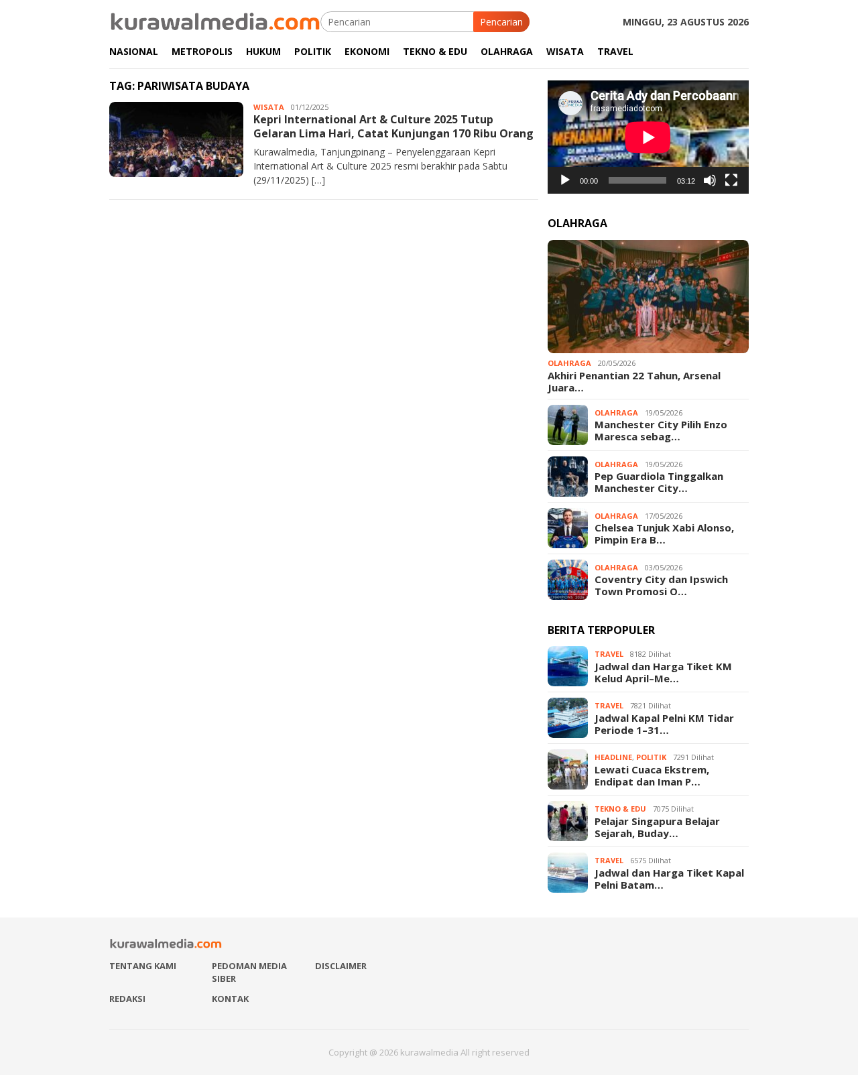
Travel (609, 654)
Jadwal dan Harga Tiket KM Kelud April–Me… (663, 672)
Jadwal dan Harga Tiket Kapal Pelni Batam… (669, 879)
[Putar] (565, 180)
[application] (648, 137)
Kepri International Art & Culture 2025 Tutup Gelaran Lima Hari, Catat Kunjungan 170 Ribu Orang (393, 126)
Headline (613, 757)
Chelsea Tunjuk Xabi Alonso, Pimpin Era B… (664, 533)
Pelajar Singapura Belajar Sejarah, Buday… (657, 827)
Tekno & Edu (620, 809)
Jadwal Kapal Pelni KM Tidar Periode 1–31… (664, 724)
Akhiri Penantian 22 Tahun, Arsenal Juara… (634, 381)
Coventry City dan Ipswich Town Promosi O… (661, 585)
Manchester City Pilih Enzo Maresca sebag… (661, 430)
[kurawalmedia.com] (214, 20)
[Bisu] (710, 180)
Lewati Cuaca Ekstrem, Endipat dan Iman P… (652, 775)
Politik (651, 757)
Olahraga (569, 363)
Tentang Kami (142, 966)
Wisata (268, 107)
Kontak (230, 999)
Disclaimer (341, 966)
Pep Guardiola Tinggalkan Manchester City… (659, 482)
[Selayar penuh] (731, 180)
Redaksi (127, 999)
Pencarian (501, 21)
